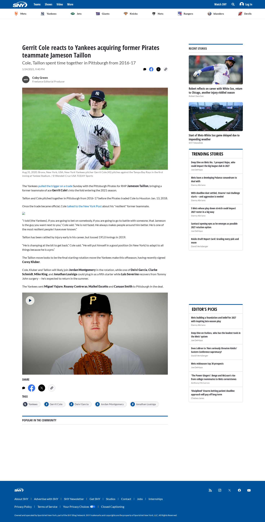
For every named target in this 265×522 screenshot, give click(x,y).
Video (60, 4)
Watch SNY (220, 4)
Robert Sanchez (196, 96)
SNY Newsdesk (196, 142)
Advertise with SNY (46, 499)
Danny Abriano (198, 185)
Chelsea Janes (197, 398)
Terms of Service (47, 506)
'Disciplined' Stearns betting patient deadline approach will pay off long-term (213, 392)
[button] (245, 4)
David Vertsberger (199, 246)
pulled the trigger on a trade (55, 186)
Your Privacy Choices (76, 506)
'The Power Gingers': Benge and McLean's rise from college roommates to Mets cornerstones (213, 377)
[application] (95, 334)
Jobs (140, 499)
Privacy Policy (23, 506)
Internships (156, 499)
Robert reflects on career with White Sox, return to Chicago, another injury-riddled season (215, 91)
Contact (126, 499)
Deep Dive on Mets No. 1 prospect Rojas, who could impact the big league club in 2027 (213, 164)
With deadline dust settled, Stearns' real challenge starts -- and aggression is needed (215, 194)
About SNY (21, 499)
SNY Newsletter (74, 499)
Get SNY (95, 499)
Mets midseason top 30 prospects (207, 363)
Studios (110, 499)
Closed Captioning (112, 506)
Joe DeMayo (197, 169)
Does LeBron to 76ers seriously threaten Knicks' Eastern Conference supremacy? (214, 350)
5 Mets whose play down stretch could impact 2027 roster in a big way (213, 210)
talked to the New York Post (84, 206)
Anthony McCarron (200, 382)
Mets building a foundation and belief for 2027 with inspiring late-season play (213, 319)
